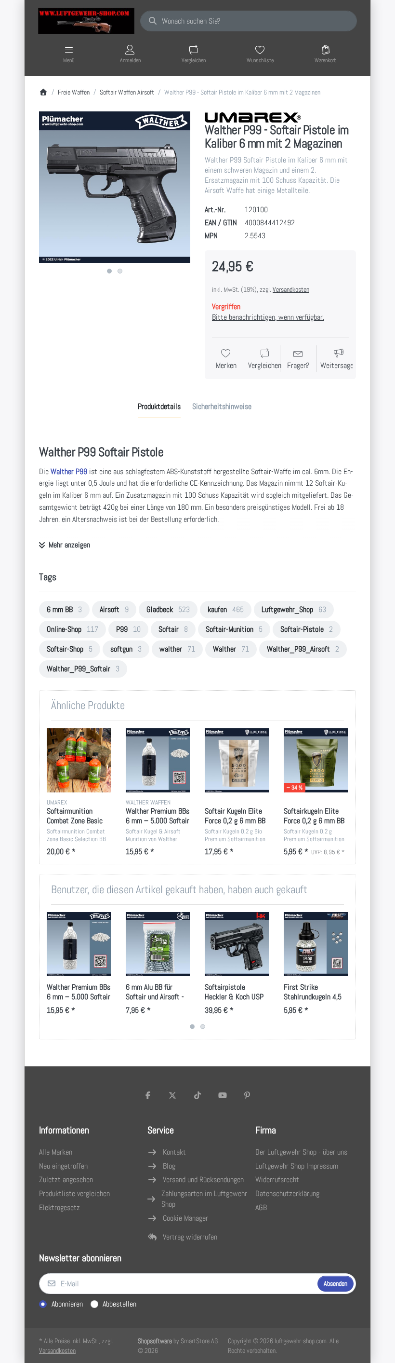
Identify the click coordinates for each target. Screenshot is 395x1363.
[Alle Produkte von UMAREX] (253, 116)
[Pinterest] (247, 1095)
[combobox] (248, 21)
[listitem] (114, 187)
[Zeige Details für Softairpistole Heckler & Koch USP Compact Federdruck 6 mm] (237, 944)
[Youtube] (222, 1095)
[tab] (159, 407)
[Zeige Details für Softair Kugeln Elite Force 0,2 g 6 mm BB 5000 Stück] (237, 760)
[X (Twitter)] (173, 1095)
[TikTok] (197, 1095)
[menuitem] (64, 609)
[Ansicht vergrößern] (114, 187)
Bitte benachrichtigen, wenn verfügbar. (268, 317)
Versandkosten (291, 289)
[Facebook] (147, 1095)
